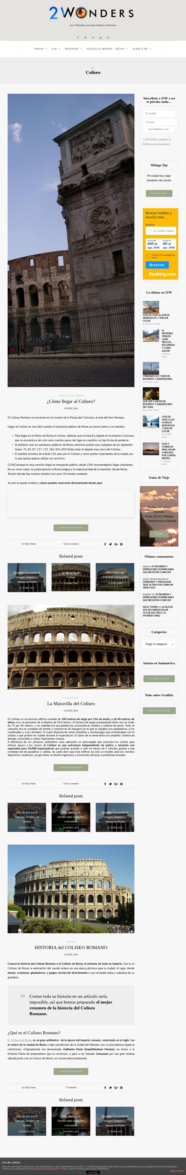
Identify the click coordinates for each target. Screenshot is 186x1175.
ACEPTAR (93, 1172)
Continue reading (71, 528)
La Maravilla (71, 698)
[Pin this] (121, 544)
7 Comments (71, 1087)
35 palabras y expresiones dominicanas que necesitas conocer (158, 569)
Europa (79, 396)
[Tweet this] (110, 544)
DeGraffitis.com (159, 711)
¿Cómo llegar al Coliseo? (71, 401)
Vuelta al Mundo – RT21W (105, 49)
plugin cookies (177, 1171)
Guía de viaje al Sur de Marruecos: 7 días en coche (156, 318)
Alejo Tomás (150, 607)
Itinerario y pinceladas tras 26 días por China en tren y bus (158, 585)
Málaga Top (159, 193)
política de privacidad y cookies (52, 1169)
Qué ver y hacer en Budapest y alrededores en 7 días (157, 404)
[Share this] (105, 544)
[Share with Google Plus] (115, 544)
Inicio (39, 49)
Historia (71, 942)
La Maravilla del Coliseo (71, 703)
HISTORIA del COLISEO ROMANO (71, 947)
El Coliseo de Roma (20, 1040)
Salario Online (159, 679)
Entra (159, 534)
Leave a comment (71, 544)
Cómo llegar (66, 396)
